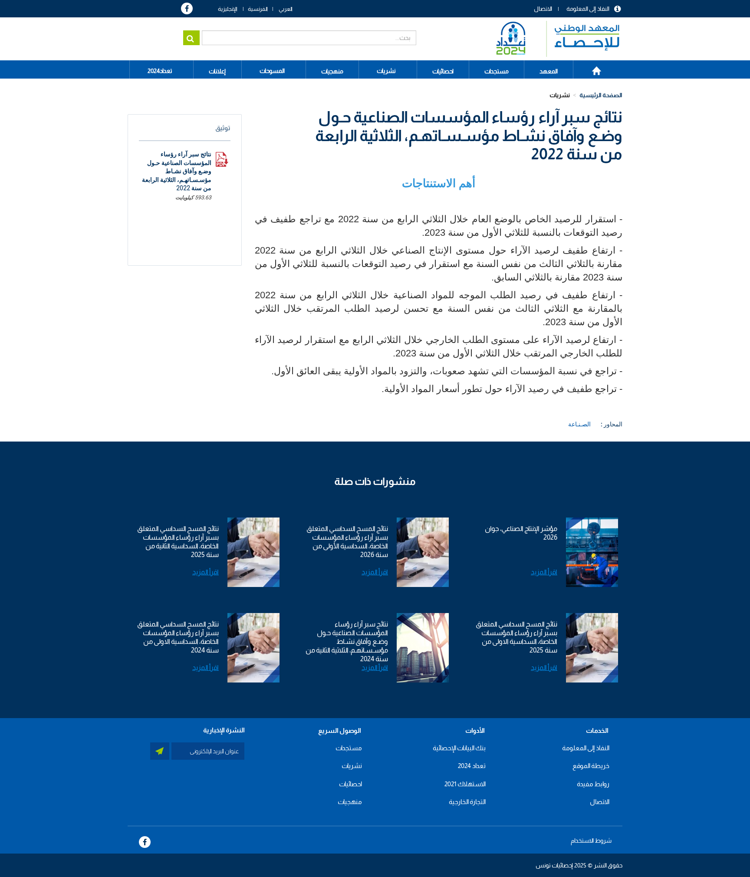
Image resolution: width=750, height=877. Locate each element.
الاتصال (543, 8)
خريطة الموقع (590, 765)
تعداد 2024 (472, 765)
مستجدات (349, 748)
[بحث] (191, 37)
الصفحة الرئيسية (592, 68)
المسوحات (272, 70)
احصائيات (350, 784)
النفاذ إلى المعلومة (587, 8)
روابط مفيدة (593, 784)
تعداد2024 (160, 70)
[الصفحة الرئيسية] (553, 39)
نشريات (386, 70)
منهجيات (350, 801)
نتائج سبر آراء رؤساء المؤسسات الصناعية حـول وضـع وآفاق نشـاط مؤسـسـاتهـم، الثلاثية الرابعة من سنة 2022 (176, 171)
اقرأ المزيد (544, 572)
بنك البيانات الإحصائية (459, 748)
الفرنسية (258, 9)
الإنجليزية (227, 9)
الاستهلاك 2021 (465, 784)
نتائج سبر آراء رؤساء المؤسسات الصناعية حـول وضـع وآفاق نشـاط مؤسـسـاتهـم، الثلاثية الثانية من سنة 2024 (347, 641)
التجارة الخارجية (467, 801)
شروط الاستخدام (591, 840)
